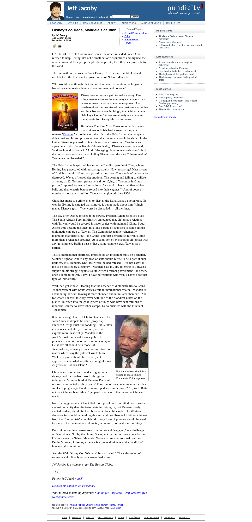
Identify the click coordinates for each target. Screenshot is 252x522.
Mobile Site (89, 17)
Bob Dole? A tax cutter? (170, 106)
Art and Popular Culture (136, 33)
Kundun (68, 134)
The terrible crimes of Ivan (172, 109)
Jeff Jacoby (81, 8)
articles (73, 23)
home (64, 517)
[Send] (55, 47)
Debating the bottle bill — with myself (177, 71)
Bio (77, 17)
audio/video (129, 23)
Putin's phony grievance (171, 97)
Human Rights (131, 39)
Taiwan (127, 43)
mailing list (173, 23)
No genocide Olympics (170, 42)
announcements (151, 23)
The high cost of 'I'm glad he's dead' (176, 74)
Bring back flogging (168, 94)
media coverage (93, 23)
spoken (112, 23)
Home (69, 17)
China (127, 36)
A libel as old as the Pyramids (174, 68)
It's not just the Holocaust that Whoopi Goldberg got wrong (178, 102)
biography (56, 23)
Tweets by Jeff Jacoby (165, 117)
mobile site (184, 517)
